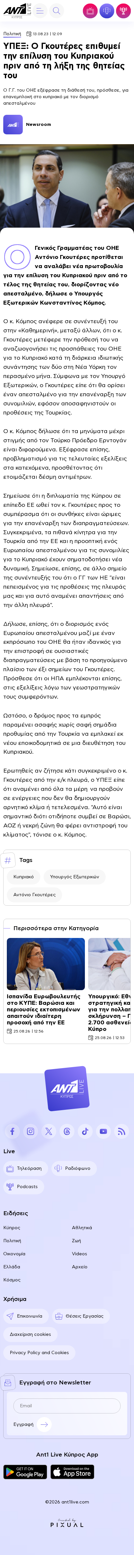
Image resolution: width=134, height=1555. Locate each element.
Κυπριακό (23, 877)
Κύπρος (11, 1228)
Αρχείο (79, 1267)
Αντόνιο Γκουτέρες (34, 895)
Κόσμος (11, 1280)
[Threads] (67, 1131)
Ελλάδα (11, 1267)
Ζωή (76, 1241)
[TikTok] (85, 1131)
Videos (79, 1254)
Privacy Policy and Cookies (39, 1353)
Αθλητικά (82, 1228)
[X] (48, 1131)
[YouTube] (103, 1131)
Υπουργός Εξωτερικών (74, 877)
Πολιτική (12, 34)
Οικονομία (14, 1254)
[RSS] (121, 1131)
